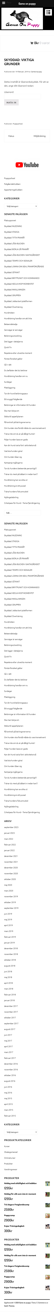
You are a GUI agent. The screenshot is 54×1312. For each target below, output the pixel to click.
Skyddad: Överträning (13, 306)
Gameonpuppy (36, 71)
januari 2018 (9, 1000)
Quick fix (8, 347)
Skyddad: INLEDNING (13, 226)
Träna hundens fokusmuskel (16, 491)
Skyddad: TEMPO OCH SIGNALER (18, 260)
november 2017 (11, 1011)
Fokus (11, 135)
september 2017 (11, 1023)
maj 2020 (8, 884)
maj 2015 (8, 1098)
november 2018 (11, 954)
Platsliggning (9, 387)
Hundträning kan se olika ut (15, 479)
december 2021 (11, 856)
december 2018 (11, 948)
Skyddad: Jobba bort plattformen (18, 301)
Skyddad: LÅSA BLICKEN (14, 243)
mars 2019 (8, 931)
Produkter (8, 1163)
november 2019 (11, 896)
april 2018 (8, 982)
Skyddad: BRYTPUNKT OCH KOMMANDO (21, 278)
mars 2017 (8, 1052)
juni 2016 (8, 1086)
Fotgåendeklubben (12, 183)
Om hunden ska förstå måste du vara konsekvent (25, 428)
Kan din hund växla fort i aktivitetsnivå (20, 445)
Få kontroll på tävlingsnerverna (17, 422)
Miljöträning (40, 135)
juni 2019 (8, 913)
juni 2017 (8, 1034)
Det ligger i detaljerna (13, 341)
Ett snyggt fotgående (13, 399)
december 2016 (11, 1063)
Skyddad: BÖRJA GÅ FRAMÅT (16, 249)
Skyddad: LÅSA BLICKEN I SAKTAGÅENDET (22, 254)
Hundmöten (9, 312)
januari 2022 (9, 850)
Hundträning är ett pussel (15, 485)
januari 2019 (9, 942)
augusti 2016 (9, 1081)
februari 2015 (10, 1115)
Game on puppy (25, 1302)
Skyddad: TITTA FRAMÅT (14, 237)
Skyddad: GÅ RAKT (12, 272)
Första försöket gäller (13, 358)
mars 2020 (8, 890)
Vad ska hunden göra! (13, 451)
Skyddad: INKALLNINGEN (14, 289)
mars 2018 (8, 988)
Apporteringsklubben (13, 189)
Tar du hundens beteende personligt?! (20, 468)
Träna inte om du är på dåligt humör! (19, 433)
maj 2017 (8, 1040)
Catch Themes (9, 1306)
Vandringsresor (10, 1169)
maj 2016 (8, 1092)
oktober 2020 (10, 879)
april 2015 (8, 1104)
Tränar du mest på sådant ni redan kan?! (21, 474)
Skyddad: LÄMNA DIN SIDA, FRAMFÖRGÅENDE (24, 266)
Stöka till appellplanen (13, 416)
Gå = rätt (7, 364)
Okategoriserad (10, 1152)
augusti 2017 (9, 1029)
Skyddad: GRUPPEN (12, 295)
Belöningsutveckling (13, 335)
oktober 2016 (10, 1075)
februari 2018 (10, 994)
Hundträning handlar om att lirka (18, 318)
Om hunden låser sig (13, 456)
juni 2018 (8, 971)
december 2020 (11, 867)
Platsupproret (10, 220)
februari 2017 (10, 1058)
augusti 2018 (9, 965)
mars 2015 (8, 1109)
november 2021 (11, 861)
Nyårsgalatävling (11, 497)
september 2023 (11, 827)
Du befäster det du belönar (15, 370)
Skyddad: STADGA (11, 231)
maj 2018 (8, 977)
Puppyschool (18, 124)
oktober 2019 (10, 902)
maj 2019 (8, 919)
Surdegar (8, 381)
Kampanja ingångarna (13, 462)
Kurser (7, 1146)
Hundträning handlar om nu (16, 376)
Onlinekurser (9, 1157)
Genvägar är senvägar (13, 329)
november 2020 (11, 873)
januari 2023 (9, 832)
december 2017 (11, 1006)
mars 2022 (8, 838)
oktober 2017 (10, 1017)
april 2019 (8, 925)
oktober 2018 (10, 959)
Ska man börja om (11, 410)
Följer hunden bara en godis (16, 439)
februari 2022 (10, 844)
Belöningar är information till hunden (20, 404)
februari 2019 (10, 936)
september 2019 (11, 908)
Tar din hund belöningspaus (16, 393)
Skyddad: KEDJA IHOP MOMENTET (19, 283)
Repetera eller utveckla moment (18, 353)
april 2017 (8, 1046)
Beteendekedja (10, 324)
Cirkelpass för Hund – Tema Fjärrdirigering (22, 503)
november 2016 (11, 1069)
